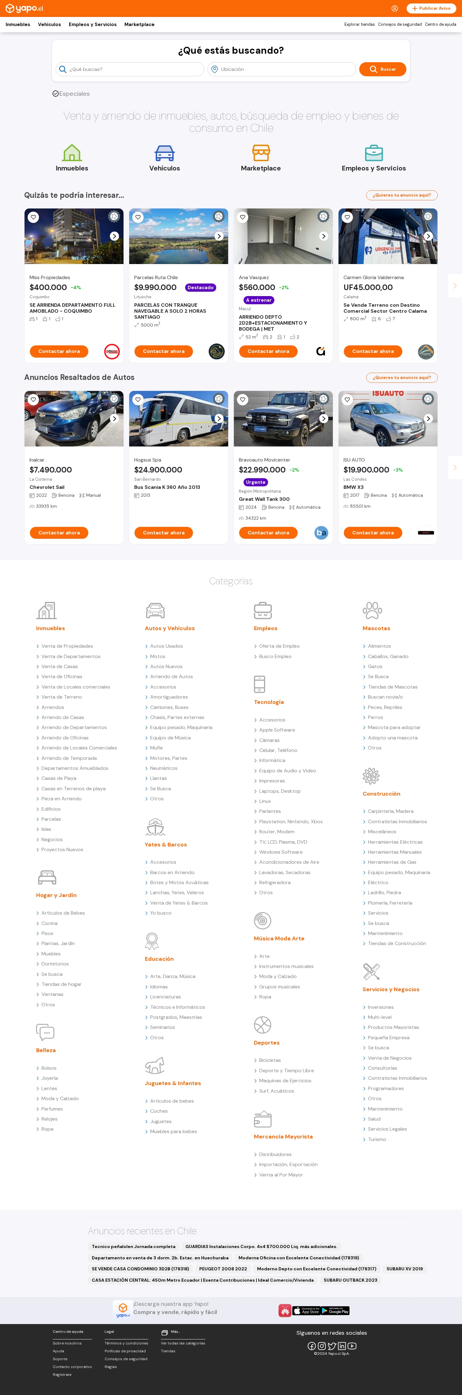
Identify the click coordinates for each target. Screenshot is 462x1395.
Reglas (111, 1366)
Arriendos (52, 707)
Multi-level (380, 1017)
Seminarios (162, 1027)
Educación (159, 959)
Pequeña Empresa (389, 1037)
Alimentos (379, 646)
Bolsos (49, 1068)
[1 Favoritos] (33, 217)
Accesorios (163, 687)
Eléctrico (378, 882)
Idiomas (159, 986)
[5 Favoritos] (138, 217)
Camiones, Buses (169, 707)
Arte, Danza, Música (172, 976)
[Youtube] (352, 1346)
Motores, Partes (168, 758)
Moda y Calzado (60, 1098)
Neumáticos (164, 768)
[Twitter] (332, 1346)
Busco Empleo (275, 656)
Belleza (46, 1050)
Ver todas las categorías (183, 1343)
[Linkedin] (342, 1346)
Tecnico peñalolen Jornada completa (133, 1246)
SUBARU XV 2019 (405, 1269)
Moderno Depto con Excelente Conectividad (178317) (317, 1269)
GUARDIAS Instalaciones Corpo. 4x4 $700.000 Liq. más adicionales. (261, 1246)
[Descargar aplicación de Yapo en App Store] (306, 1310)
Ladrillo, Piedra (384, 892)
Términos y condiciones (126, 1343)
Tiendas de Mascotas (393, 687)
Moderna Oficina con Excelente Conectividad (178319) (299, 1258)
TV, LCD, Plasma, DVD (283, 842)
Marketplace (139, 24)
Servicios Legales (387, 1129)
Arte (264, 956)
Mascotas (376, 628)
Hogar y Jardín (56, 895)
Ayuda (58, 1351)
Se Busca (160, 788)
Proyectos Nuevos (62, 849)
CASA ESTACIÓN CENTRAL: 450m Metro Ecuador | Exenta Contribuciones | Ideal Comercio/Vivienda (203, 1280)
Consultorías (382, 1068)
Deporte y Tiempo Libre (286, 1070)
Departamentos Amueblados (74, 768)
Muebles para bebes (173, 1131)
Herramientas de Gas (392, 862)
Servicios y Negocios (391, 989)
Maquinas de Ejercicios (285, 1080)
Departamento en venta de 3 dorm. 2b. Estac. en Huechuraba (160, 1258)
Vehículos (49, 24)
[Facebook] (312, 1346)
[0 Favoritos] (347, 217)
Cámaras (269, 740)
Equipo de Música (170, 737)
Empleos (266, 628)
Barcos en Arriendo (172, 872)
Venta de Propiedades (67, 646)
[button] (114, 236)
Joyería (49, 1078)
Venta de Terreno (61, 697)
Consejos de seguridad (400, 24)
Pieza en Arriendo (61, 798)
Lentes (49, 1088)
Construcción (381, 794)
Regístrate (62, 1374)
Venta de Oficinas (61, 676)
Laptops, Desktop (280, 791)
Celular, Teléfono (278, 750)
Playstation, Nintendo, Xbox (291, 821)
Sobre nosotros (67, 1343)
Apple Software (277, 730)
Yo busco (161, 913)
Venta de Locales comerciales (75, 687)
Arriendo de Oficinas (65, 737)
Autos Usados (166, 646)
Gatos (375, 666)
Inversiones (381, 1007)
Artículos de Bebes (63, 913)
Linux (265, 801)
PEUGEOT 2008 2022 (223, 1269)
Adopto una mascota (393, 737)
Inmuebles (18, 24)
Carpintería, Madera (391, 811)
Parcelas (51, 819)
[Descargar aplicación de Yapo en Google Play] (335, 1310)
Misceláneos (382, 831)
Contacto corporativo (72, 1366)
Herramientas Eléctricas (395, 842)
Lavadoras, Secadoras (285, 872)
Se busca (52, 974)
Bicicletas (270, 1060)
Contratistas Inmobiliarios (397, 821)
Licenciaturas (165, 996)
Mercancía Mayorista (283, 1136)
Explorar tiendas (359, 24)
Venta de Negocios (390, 1058)
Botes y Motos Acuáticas (179, 882)
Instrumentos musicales (286, 966)
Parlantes (270, 811)
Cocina (49, 923)
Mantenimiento (385, 933)
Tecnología (269, 702)
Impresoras (272, 780)
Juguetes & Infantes (173, 1083)
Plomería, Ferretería (390, 903)
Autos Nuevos (166, 666)
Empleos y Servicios (93, 24)
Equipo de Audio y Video (287, 770)
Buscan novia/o (385, 697)
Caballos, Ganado (388, 656)
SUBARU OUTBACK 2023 (350, 1280)
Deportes (267, 1042)
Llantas (158, 778)
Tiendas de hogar (61, 984)
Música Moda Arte (279, 938)
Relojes (49, 1119)
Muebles (51, 953)
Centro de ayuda (440, 24)
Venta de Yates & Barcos (179, 903)
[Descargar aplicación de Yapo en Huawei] (285, 1310)
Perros (375, 717)
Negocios (52, 839)
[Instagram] (322, 1346)
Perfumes (52, 1109)
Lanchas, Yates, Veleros (177, 892)
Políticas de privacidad (125, 1351)
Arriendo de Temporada (69, 758)
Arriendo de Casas (62, 717)
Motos (157, 656)
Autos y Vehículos (170, 628)
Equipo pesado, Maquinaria (181, 727)
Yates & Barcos (166, 844)
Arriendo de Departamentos (74, 727)
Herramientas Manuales (395, 852)
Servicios (378, 913)
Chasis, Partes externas (177, 717)
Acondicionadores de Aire (289, 862)
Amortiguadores (169, 697)
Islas (46, 829)
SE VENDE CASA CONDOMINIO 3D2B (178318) (140, 1269)
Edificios (51, 809)
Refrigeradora (275, 882)
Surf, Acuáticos (276, 1091)
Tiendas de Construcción (397, 943)
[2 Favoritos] (242, 399)
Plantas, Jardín (58, 943)
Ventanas (52, 994)
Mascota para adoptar (394, 727)
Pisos (47, 933)
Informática (272, 760)
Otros (48, 1004)
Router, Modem (276, 831)
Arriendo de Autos (171, 676)
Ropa (47, 1129)
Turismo (377, 1139)
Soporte (60, 1358)
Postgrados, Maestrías (176, 1017)
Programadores (386, 1088)
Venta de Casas (59, 666)
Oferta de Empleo (279, 646)
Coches (159, 1111)
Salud (374, 1119)
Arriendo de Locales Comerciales (79, 747)
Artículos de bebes (172, 1101)
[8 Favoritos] (242, 217)
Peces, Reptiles (385, 707)
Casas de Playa (58, 778)
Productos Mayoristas (393, 1027)
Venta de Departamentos (71, 656)
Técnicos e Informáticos (177, 1007)
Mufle (156, 747)
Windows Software (281, 852)
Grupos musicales (279, 986)
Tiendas (168, 1351)
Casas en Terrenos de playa (73, 788)
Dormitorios (55, 963)
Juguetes (161, 1121)
